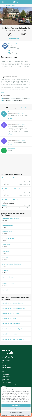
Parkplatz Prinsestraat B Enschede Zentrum (13, 189)
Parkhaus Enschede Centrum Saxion (11, 178)
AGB (3, 380)
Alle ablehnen (16, 408)
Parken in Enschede (10, 5)
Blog (3, 371)
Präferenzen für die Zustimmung (9, 383)
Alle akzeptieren (16, 405)
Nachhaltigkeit (5, 377)
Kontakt (28, 415)
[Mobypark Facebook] (3, 356)
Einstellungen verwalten (16, 412)
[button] (2, 16)
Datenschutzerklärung (6, 382)
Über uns (4, 370)
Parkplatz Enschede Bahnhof (9, 200)
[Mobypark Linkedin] (9, 356)
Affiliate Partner (5, 379)
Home (2, 5)
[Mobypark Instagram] (11, 356)
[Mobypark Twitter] (6, 356)
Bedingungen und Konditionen (17, 415)
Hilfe (3, 373)
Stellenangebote (5, 374)
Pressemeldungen (6, 376)
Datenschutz (4, 415)
